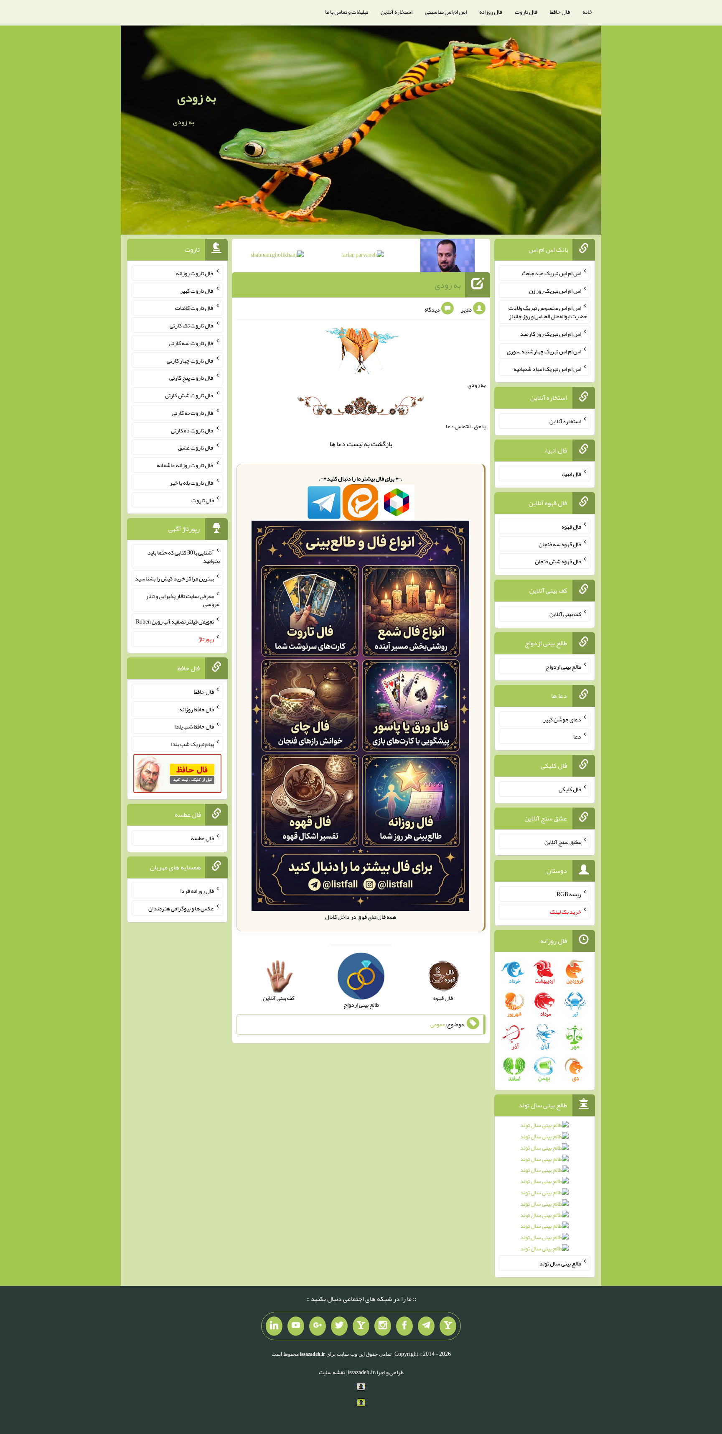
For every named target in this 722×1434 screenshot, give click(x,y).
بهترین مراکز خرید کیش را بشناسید (174, 578)
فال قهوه (571, 526)
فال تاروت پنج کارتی (191, 377)
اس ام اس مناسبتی (446, 12)
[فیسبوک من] (404, 1326)
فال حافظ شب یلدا (194, 726)
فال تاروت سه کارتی (191, 343)
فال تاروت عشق (196, 447)
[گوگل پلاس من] (317, 1326)
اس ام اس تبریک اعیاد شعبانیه (547, 368)
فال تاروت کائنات (194, 308)
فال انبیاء (571, 474)
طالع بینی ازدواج (563, 666)
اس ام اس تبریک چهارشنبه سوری (544, 351)
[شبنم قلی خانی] (277, 256)
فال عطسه (202, 838)
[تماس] (361, 1326)
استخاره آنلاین (396, 12)
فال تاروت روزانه (195, 273)
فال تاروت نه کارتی (193, 413)
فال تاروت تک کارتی (192, 325)
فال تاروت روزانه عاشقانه (185, 465)
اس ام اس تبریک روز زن (555, 290)
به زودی (196, 97)
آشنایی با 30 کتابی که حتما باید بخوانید (183, 557)
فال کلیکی (570, 789)
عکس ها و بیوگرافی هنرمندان (181, 908)
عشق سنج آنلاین (562, 841)
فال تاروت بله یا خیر (192, 482)
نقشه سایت (332, 1372)
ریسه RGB (569, 894)
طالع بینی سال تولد (560, 1263)
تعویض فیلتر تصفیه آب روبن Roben (175, 621)
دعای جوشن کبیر (562, 719)
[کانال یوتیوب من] (295, 1326)
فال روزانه (490, 12)
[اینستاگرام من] (382, 1326)
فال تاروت (526, 12)
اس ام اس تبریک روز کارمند (550, 334)
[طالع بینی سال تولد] (544, 1189)
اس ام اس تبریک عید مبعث (551, 273)
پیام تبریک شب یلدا (192, 744)
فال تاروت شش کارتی (189, 395)
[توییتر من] (339, 1326)
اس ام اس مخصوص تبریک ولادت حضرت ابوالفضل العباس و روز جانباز (547, 312)
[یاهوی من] (448, 1326)
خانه (587, 12)
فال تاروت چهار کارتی (190, 360)
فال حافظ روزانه (196, 709)
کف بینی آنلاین (565, 614)
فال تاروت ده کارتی (192, 430)
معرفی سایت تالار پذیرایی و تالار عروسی (183, 600)
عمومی (437, 1024)
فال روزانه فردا (197, 891)
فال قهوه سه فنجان (560, 544)
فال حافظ (560, 12)
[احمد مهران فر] (447, 257)
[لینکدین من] (274, 1326)
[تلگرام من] (426, 1326)
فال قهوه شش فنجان (558, 561)
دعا (341, 444)
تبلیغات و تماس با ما (346, 12)
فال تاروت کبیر (197, 290)
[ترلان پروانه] (362, 256)
